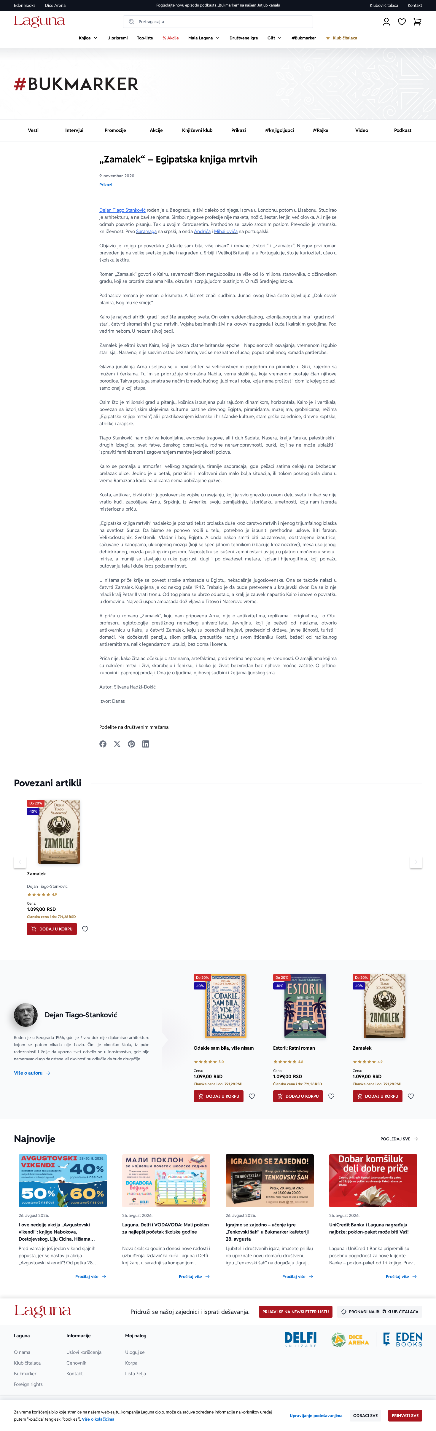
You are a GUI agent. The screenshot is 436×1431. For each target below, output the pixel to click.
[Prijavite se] (386, 21)
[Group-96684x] (403, 1339)
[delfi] (300, 1339)
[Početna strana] (41, 22)
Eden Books (24, 5)
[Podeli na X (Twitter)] (117, 744)
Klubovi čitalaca (384, 5)
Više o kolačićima (98, 1419)
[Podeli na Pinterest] (131, 744)
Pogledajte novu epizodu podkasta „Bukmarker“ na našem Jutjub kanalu (218, 5)
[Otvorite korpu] (417, 21)
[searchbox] (218, 21)
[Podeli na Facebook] (102, 744)
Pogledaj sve (395, 1139)
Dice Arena (55, 5)
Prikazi (105, 184)
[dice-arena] (350, 1339)
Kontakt (415, 5)
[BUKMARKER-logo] (76, 83)
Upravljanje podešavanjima (316, 1415)
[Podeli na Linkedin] (145, 744)
